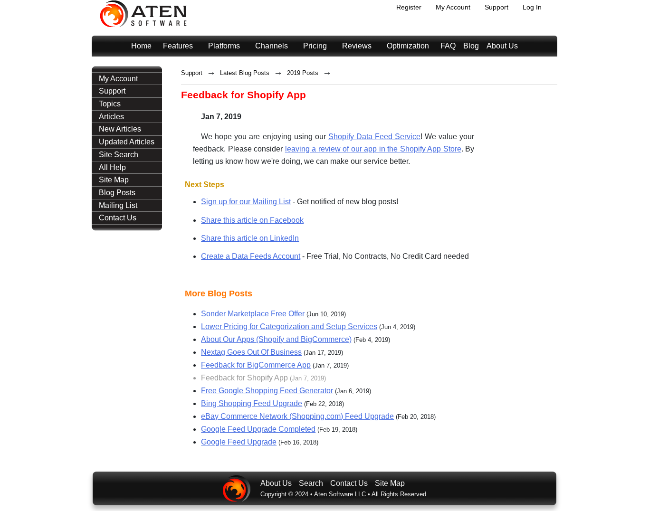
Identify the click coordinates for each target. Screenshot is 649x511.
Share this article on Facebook (252, 220)
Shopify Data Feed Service (374, 136)
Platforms (224, 46)
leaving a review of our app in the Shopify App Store (373, 149)
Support (496, 7)
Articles (111, 117)
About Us (502, 46)
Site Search (118, 155)
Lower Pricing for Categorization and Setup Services (289, 326)
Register (408, 7)
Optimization (408, 46)
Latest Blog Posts (244, 72)
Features (178, 46)
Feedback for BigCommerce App (256, 365)
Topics (110, 104)
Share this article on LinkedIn (250, 238)
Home (141, 46)
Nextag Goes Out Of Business (251, 352)
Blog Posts (117, 193)
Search (311, 483)
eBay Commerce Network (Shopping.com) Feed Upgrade (297, 416)
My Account (453, 7)
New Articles (120, 129)
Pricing (315, 46)
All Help (112, 167)
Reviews (357, 46)
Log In (532, 7)
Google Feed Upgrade (239, 442)
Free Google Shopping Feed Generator (267, 391)
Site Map (114, 180)
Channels (271, 46)
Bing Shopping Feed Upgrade (251, 403)
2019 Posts (302, 72)
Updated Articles (126, 142)
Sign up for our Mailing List (246, 202)
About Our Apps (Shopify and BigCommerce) (276, 339)
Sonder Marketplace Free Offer (253, 314)
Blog (471, 46)
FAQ (448, 46)
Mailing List (118, 205)
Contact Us (117, 218)
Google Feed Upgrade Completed (258, 429)
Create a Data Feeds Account (250, 256)
